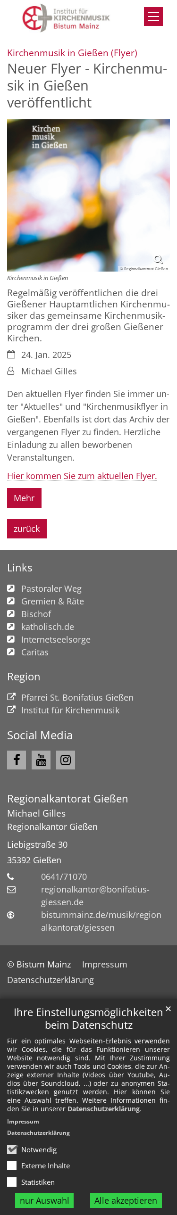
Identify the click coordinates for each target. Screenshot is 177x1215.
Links (19, 567)
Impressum (23, 1121)
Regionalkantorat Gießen (67, 798)
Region (24, 676)
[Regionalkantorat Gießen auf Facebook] (16, 760)
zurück (27, 528)
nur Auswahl (44, 1200)
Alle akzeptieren (125, 1200)
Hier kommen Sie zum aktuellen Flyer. (82, 475)
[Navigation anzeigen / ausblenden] (153, 16)
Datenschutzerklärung (103, 1108)
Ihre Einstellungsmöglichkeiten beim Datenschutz (88, 1018)
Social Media (40, 735)
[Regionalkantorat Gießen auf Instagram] (65, 760)
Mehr (24, 498)
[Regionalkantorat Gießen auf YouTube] (41, 760)
